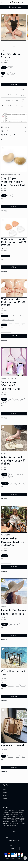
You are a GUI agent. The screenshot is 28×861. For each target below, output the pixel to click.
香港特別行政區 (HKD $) (13, 840)
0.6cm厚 (5, 315)
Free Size (5, 555)
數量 (2, 76)
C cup (17, 324)
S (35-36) (5, 483)
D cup (23, 324)
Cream (4, 474)
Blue (22, 399)
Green (23, 756)
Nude (4, 195)
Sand (17, 624)
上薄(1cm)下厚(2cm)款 (8, 319)
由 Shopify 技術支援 (18, 858)
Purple (4, 399)
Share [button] (4, 139)
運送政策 (5, 789)
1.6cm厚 (19, 315)
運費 (6, 62)
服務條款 (5, 798)
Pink (10, 399)
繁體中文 (13, 848)
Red (17, 685)
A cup (4, 324)
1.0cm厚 (12, 315)
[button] (1, 2)
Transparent (5, 255)
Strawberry (18, 474)
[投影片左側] (10, 46)
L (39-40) (21, 483)
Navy (10, 477)
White (4, 402)
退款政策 (5, 792)
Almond (4, 624)
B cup (10, 324)
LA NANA (12, 858)
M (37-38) (13, 483)
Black (4, 67)
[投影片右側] (17, 46)
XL (12, 73)
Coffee (4, 477)
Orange (11, 67)
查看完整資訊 (4, 211)
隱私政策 (5, 795)
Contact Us (5, 802)
